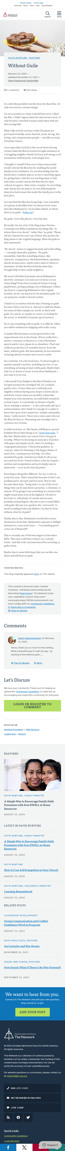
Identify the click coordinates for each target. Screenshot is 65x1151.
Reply (39, 663)
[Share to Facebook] (8, 1147)
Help (38, 6)
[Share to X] (24, 1147)
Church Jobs (38, 3)
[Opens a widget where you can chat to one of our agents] (50, 1145)
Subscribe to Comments (23, 607)
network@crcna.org (17, 1076)
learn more (26, 593)
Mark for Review (19, 611)
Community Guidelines (42, 604)
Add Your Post (33, 1011)
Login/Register (47, 6)
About (25, 6)
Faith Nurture (17, 58)
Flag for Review (22, 663)
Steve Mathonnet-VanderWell (23, 81)
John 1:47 (28, 212)
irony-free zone (47, 432)
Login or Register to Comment (33, 705)
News (32, 6)
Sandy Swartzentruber (29, 638)
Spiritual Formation (13, 729)
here (36, 574)
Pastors (34, 58)
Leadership (10, 734)
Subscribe (18, 6)
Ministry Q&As (25, 3)
